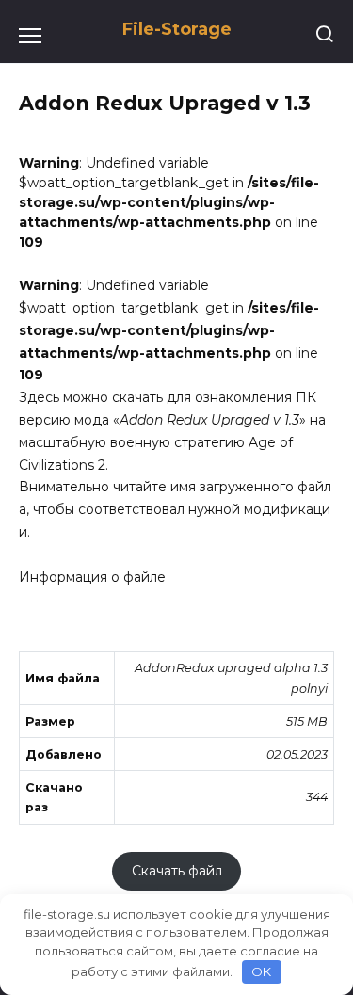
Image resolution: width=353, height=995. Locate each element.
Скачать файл (177, 871)
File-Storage (177, 29)
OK (261, 971)
